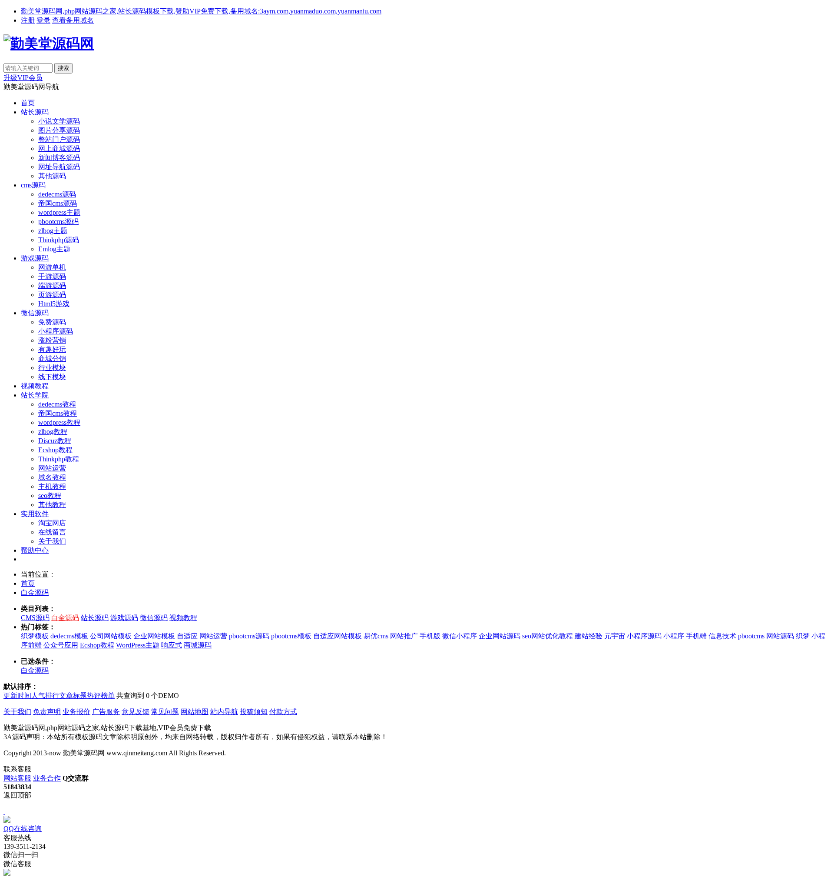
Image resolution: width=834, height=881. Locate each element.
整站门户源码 (59, 139)
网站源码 (780, 636)
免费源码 (52, 322)
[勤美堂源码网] (48, 43)
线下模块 (52, 376)
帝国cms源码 (57, 203)
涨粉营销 (52, 340)
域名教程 (52, 477)
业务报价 (76, 711)
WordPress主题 (137, 645)
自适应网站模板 (337, 636)
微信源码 (35, 313)
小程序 (673, 636)
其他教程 (52, 504)
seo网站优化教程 (547, 636)
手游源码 (52, 276)
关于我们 (52, 541)
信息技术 (722, 636)
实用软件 (35, 513)
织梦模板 (35, 636)
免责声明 (47, 711)
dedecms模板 (69, 636)
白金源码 (35, 592)
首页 (28, 103)
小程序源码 (55, 331)
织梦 (803, 636)
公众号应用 (60, 645)
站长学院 (35, 395)
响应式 (171, 645)
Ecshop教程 (55, 450)
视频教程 (35, 386)
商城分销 (52, 358)
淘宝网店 (52, 523)
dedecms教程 (57, 404)
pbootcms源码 (58, 221)
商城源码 (198, 645)
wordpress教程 (59, 422)
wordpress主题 (59, 212)
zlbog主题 (52, 230)
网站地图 (194, 711)
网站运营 (52, 468)
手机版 (430, 636)
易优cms (376, 636)
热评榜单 (101, 695)
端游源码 (52, 285)
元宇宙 (614, 636)
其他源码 (52, 176)
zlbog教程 (52, 431)
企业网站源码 (499, 636)
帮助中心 (35, 550)
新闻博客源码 (59, 157)
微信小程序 (459, 636)
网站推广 (404, 636)
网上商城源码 (59, 148)
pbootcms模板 (291, 636)
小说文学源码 (59, 121)
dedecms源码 (57, 194)
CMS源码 (35, 617)
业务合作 (47, 778)
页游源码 (52, 294)
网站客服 (17, 778)
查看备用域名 (73, 20)
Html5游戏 (54, 303)
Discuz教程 (54, 440)
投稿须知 (254, 711)
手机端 (696, 636)
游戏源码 (35, 258)
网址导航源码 (59, 166)
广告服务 (106, 711)
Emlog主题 (54, 249)
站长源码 (35, 112)
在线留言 (52, 532)
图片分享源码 (59, 130)
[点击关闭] (4, 811)
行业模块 (52, 367)
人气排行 (45, 695)
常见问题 (165, 711)
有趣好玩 (52, 349)
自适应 (187, 636)
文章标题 (73, 695)
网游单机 (52, 267)
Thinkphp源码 (58, 240)
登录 (43, 20)
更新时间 (17, 695)
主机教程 (52, 486)
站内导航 (224, 711)
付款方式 (283, 711)
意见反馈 (135, 711)
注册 (28, 20)
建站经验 (588, 636)
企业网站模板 (154, 636)
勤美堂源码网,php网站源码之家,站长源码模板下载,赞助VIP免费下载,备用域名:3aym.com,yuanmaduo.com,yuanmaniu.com (201, 11)
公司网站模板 (111, 636)
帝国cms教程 (57, 413)
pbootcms (751, 636)
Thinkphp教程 (58, 459)
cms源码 (33, 185)
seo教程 (49, 495)
